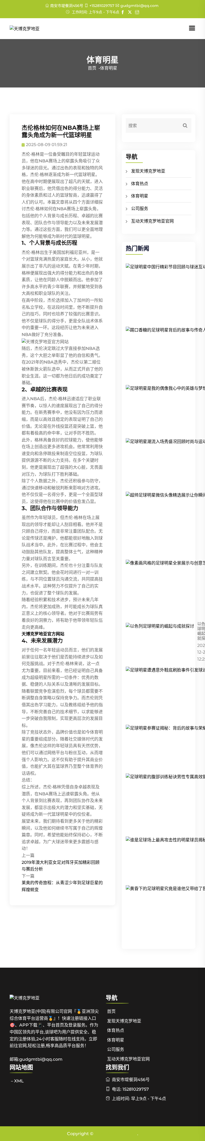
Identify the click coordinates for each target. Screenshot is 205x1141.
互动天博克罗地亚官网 (152, 221)
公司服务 (139, 208)
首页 (92, 68)
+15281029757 (101, 5)
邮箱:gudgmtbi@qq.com (36, 1059)
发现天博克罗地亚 (148, 171)
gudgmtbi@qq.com (139, 5)
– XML (17, 1080)
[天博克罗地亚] (25, 28)
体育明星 (139, 196)
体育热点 (139, 183)
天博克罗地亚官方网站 (115, 1133)
